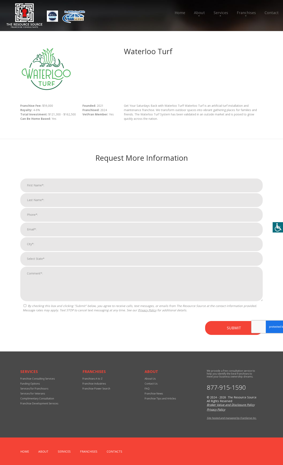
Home (180, 12)
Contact (272, 12)
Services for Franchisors (34, 388)
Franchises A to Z (92, 378)
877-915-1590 (226, 387)
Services (221, 12)
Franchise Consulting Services (37, 378)
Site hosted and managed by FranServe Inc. (231, 418)
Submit (234, 327)
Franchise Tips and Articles (160, 398)
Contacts (114, 451)
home (24, 451)
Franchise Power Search (96, 388)
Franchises (246, 12)
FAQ (147, 388)
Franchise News (154, 393)
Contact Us (151, 383)
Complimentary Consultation (37, 398)
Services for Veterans (32, 393)
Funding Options (30, 383)
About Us (150, 378)
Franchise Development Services (39, 403)
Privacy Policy (147, 310)
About (199, 12)
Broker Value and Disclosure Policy (231, 405)
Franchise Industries (94, 383)
